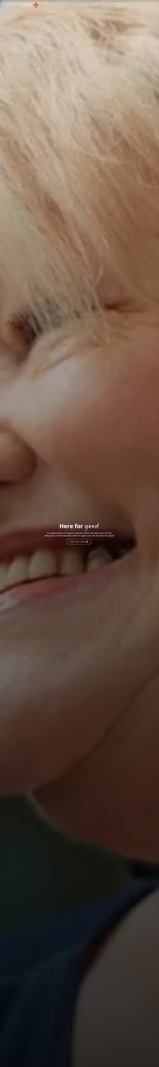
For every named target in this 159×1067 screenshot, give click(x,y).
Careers (95, 5)
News (128, 5)
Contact (136, 5)
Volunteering (107, 5)
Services (84, 5)
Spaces (118, 5)
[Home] (29, 5)
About (74, 5)
